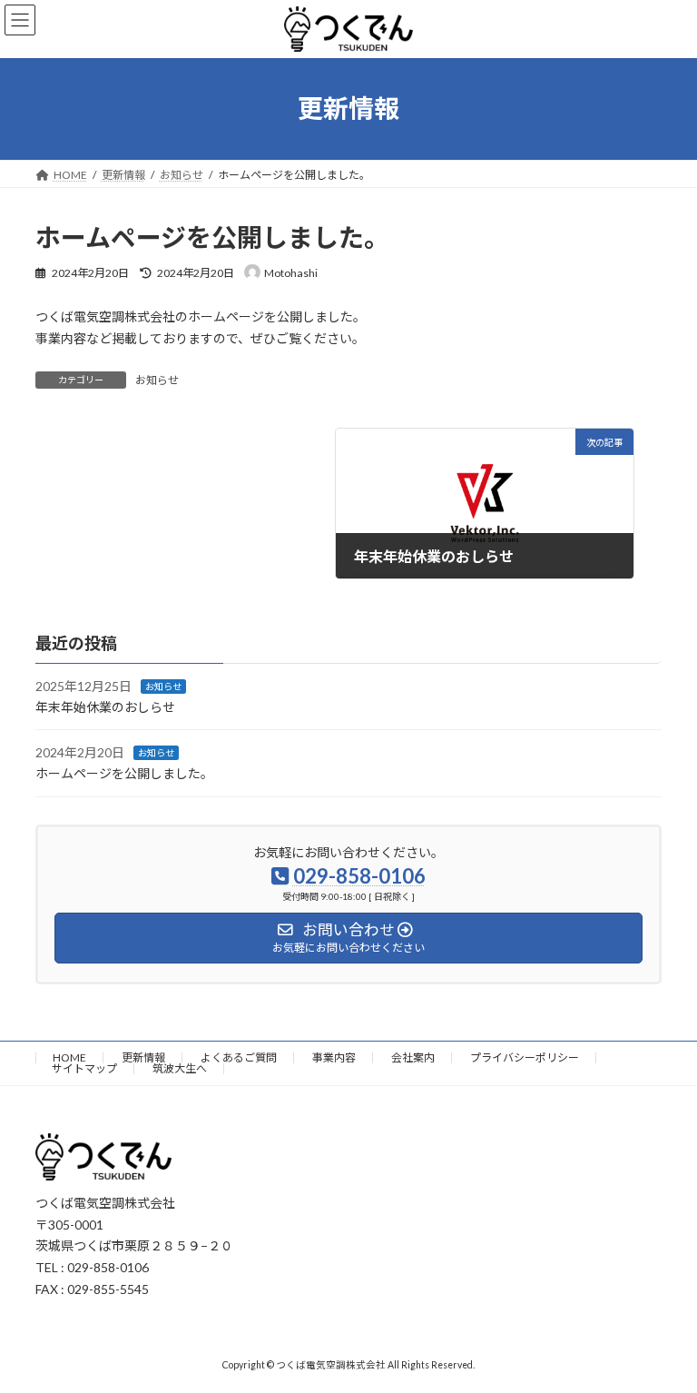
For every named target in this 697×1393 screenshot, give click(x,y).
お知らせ (157, 380)
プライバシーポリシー (524, 1057)
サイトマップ (84, 1068)
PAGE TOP (664, 1332)
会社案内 (413, 1057)
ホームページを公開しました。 (124, 773)
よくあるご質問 (239, 1057)
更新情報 (143, 1057)
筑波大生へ (179, 1068)
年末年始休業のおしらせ (105, 707)
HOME (69, 1057)
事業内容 (334, 1057)
